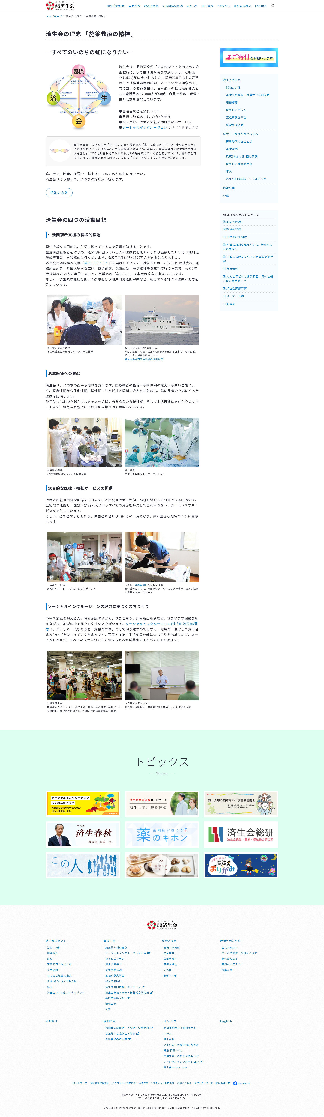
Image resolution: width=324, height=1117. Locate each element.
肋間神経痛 (233, 221)
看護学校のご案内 (116, 1039)
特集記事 (227, 970)
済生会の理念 (116, 6)
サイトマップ (80, 1083)
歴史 (50, 958)
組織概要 (232, 102)
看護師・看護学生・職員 (120, 1033)
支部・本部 (170, 975)
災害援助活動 (235, 125)
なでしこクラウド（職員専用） (210, 1083)
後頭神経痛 (233, 229)
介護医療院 (141, 584)
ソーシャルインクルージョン (145, 127)
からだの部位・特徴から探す (239, 953)
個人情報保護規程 (99, 1083)
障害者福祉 (170, 964)
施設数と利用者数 (116, 947)
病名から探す (230, 958)
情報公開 (229, 188)
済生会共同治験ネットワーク (123, 987)
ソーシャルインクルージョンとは (126, 953)
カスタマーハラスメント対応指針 (156, 1083)
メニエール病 (235, 296)
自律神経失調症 (236, 237)
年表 (229, 171)
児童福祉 (169, 953)
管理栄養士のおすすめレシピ (181, 1056)
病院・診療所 (172, 947)
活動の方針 (59, 192)
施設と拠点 (151, 6)
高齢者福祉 (170, 958)
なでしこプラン (96, 262)
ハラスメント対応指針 (124, 1083)
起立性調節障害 (236, 288)
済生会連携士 (113, 964)
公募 (226, 195)
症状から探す (230, 947)
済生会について (56, 941)
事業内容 (134, 6)
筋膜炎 (230, 304)
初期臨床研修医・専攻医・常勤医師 (127, 1028)
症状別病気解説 (172, 6)
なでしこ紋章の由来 (239, 164)
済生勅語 (232, 149)
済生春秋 (169, 1039)
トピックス (223, 6)
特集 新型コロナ (174, 1050)
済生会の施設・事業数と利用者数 (248, 95)
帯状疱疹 (232, 269)
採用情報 (207, 6)
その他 (168, 970)
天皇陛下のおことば (239, 141)
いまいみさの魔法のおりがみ (181, 1044)
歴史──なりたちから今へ (240, 134)
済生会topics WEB (175, 1067)
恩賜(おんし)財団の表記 (242, 156)
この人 (168, 1033)
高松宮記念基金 (236, 117)
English (261, 6)
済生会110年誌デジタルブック (246, 179)
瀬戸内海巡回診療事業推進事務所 (144, 359)
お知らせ (51, 1021)
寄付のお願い (242, 6)
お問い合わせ (184, 1083)
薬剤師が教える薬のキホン (180, 1028)
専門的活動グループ (117, 998)
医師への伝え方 (231, 964)
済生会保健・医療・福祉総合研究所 (127, 992)
